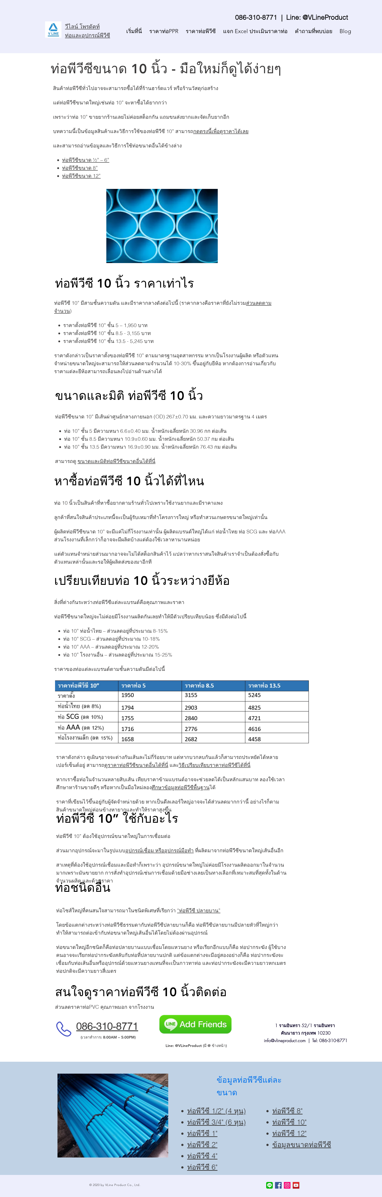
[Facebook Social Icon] (278, 1185)
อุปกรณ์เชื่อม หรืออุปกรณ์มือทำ (159, 850)
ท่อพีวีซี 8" (287, 1111)
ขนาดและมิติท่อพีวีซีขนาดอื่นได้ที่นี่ (116, 461)
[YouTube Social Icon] (296, 1185)
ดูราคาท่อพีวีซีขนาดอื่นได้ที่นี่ (136, 765)
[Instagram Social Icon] (287, 1185)
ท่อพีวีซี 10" (289, 1122)
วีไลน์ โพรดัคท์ (82, 26)
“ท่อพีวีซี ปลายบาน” (198, 910)
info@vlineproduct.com (285, 1040)
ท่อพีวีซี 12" (289, 1133)
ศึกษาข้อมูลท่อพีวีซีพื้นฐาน (181, 787)
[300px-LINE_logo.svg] (269, 1185)
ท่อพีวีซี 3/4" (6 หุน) (216, 1122)
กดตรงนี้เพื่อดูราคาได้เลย (220, 131)
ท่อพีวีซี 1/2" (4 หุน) (216, 1111)
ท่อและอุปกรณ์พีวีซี (87, 35)
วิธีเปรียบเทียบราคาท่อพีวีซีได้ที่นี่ (214, 765)
